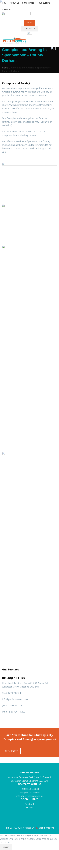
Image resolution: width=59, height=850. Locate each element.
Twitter (29, 807)
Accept (6, 847)
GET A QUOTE (11, 751)
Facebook (29, 804)
